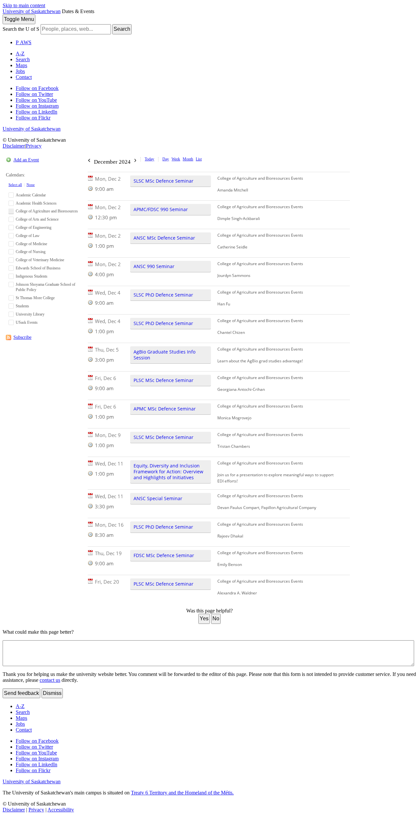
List (199, 159)
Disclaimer (14, 146)
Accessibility (60, 809)
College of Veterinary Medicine (40, 260)
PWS (23, 42)
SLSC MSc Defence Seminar (163, 181)
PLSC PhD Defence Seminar (163, 527)
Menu (19, 19)
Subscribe (22, 337)
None (31, 185)
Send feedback (21, 693)
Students (22, 306)
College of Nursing (31, 251)
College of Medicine (31, 244)
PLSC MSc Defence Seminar (163, 380)
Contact (24, 77)
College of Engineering (33, 227)
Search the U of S (21, 29)
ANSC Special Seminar (158, 498)
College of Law (28, 235)
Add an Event (26, 159)
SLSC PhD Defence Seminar (163, 295)
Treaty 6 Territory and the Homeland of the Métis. (182, 792)
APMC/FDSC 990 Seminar (161, 209)
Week (176, 159)
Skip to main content (24, 5)
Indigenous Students (31, 276)
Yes (204, 618)
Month (188, 159)
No (215, 618)
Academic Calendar (31, 195)
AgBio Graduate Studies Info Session (164, 355)
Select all (15, 185)
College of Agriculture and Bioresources (47, 211)
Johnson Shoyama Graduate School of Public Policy (45, 287)
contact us (50, 680)
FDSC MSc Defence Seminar (164, 555)
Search (122, 29)
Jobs (20, 71)
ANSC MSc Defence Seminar (164, 238)
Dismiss (52, 693)
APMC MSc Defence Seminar (165, 409)
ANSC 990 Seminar (154, 266)
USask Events (27, 322)
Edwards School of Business (38, 268)
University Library (30, 314)
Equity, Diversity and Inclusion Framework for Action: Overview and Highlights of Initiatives (168, 472)
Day (165, 159)
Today (149, 159)
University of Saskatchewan (32, 11)
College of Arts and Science (37, 219)
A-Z (20, 53)
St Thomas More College (35, 298)
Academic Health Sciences (36, 203)
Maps (21, 65)
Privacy (34, 146)
